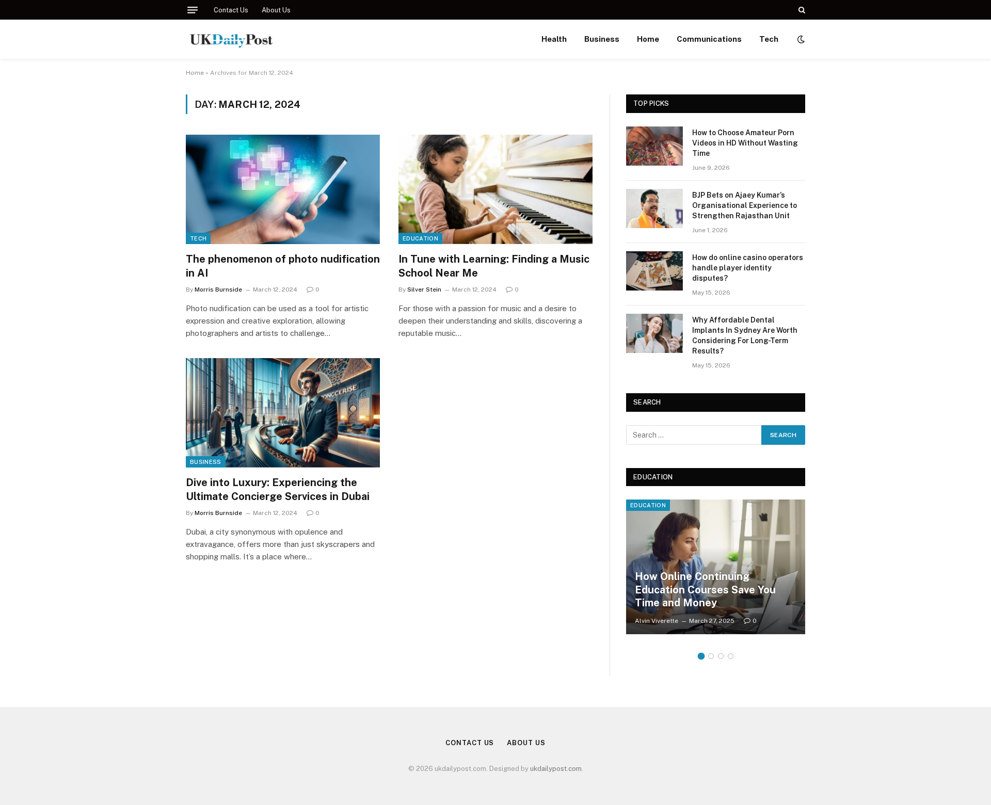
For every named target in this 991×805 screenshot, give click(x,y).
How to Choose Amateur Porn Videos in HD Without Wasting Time (745, 142)
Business (601, 39)
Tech (768, 39)
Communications (709, 39)
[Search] (800, 10)
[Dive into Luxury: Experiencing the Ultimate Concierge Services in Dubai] (283, 413)
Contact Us (231, 10)
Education (420, 238)
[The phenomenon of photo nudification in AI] (283, 189)
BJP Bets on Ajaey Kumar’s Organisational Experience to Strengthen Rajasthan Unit (744, 205)
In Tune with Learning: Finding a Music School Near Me (493, 266)
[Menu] (192, 10)
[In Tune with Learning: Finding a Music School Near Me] (495, 189)
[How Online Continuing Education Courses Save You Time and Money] (715, 567)
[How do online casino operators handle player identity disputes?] (654, 271)
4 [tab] (731, 656)
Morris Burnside (218, 289)
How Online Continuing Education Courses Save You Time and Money (705, 589)
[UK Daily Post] (232, 39)
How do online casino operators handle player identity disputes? (747, 267)
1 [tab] (701, 656)
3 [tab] (721, 656)
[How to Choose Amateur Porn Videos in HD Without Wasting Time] (654, 146)
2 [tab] (711, 656)
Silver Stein (424, 289)
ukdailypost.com (556, 768)
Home (648, 39)
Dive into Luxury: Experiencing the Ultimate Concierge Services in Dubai (278, 489)
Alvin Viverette (656, 620)
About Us (276, 10)
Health (554, 39)
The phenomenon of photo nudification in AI (283, 266)
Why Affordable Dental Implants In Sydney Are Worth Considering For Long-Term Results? (744, 335)
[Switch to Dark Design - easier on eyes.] (800, 39)
